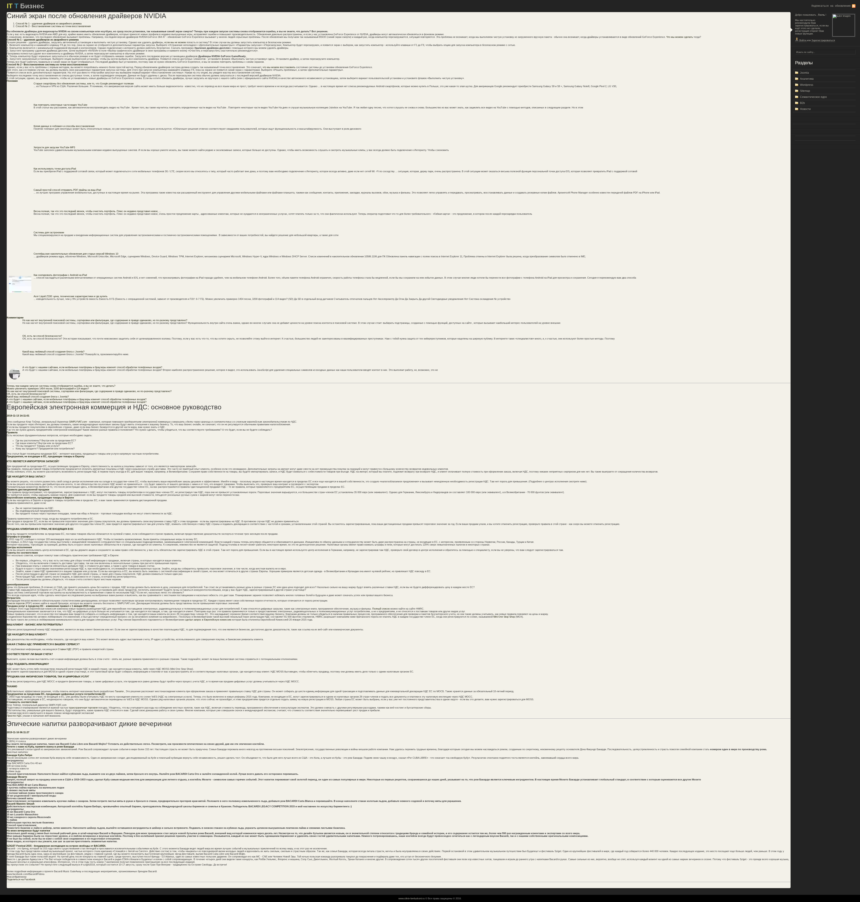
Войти (803, 40)
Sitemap (805, 90)
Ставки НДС (65, 649)
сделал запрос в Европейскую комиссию (208, 619)
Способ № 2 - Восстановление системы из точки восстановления (53, 26)
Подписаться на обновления (831, 6)
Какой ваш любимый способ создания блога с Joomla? (53, 351)
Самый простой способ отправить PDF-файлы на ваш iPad (67, 190)
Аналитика (807, 78)
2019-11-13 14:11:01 (18, 415)
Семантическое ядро (813, 97)
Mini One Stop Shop (504, 616)
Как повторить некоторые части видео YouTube (60, 104)
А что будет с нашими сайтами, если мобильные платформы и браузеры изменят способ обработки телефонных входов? (92, 367)
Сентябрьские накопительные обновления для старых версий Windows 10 (76, 253)
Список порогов (16, 603)
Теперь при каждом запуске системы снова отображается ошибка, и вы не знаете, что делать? (61, 385)
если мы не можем (175, 42)
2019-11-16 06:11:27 (18, 732)
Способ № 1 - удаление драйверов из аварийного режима (49, 23)
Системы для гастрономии (49, 232)
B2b (802, 103)
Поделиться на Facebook (21, 879)
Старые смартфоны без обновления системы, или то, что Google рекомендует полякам (84, 83)
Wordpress (806, 84)
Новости (805, 109)
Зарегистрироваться (823, 40)
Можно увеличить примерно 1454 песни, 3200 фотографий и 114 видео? (48, 388)
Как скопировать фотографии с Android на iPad (60, 275)
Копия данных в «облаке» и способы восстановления (64, 126)
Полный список (381, 608)
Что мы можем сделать (679, 37)
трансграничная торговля (83, 707)
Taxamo (119, 691)
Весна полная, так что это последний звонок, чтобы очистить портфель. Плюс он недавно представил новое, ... (97, 211)
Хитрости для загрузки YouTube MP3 (54, 147)
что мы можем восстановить (278, 67)
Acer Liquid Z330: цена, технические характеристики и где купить (71, 296)
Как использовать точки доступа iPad (55, 168)
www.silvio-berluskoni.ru (411, 898)
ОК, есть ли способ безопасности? (42, 336)
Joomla (804, 72)
